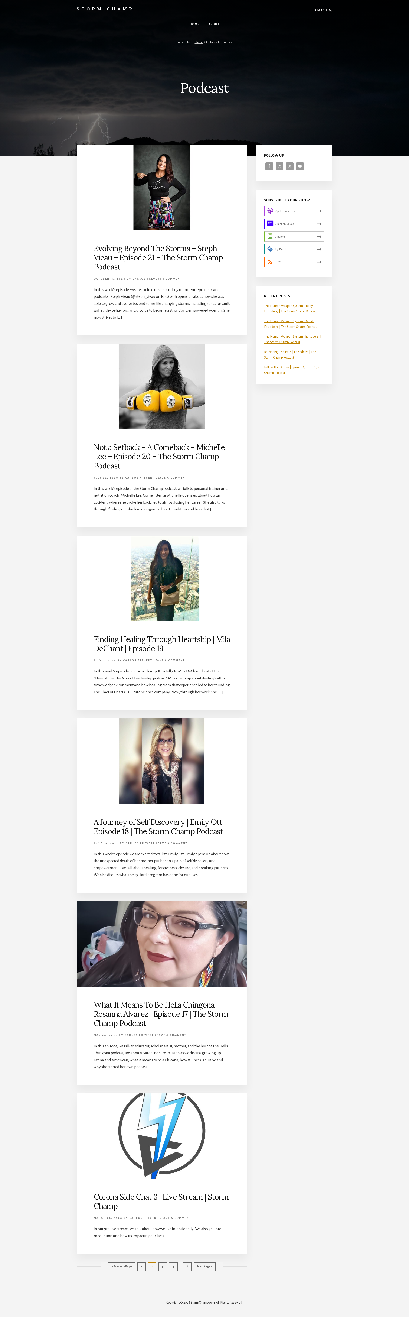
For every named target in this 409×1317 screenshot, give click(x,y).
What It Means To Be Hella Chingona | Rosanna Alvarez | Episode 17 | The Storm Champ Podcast (161, 1014)
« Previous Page (122, 1268)
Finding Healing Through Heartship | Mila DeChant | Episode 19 (162, 643)
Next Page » (204, 1268)
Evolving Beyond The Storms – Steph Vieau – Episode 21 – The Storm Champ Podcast (158, 257)
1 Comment (172, 279)
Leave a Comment (171, 477)
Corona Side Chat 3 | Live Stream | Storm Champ (161, 1201)
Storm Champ (105, 9)
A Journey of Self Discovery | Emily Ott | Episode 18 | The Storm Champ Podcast (160, 826)
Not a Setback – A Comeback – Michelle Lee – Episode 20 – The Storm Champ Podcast (159, 456)
